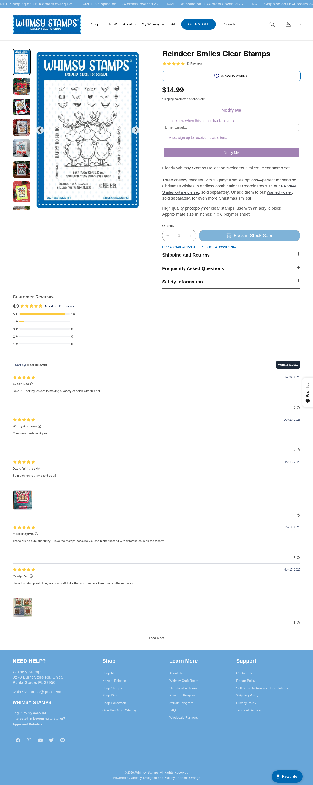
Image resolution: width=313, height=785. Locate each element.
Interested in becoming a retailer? (39, 718)
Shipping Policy (247, 695)
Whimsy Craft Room (183, 680)
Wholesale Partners (183, 717)
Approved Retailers (28, 724)
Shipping (168, 99)
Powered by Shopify (127, 778)
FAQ (172, 710)
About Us (176, 673)
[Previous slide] (40, 130)
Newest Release (114, 680)
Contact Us (244, 673)
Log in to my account (29, 713)
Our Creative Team (183, 688)
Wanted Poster (279, 192)
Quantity (168, 225)
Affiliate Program (181, 703)
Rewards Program (182, 695)
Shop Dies (109, 695)
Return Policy (245, 680)
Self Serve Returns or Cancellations (262, 688)
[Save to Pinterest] (136, 55)
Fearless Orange (188, 778)
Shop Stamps (112, 688)
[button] (97, 24)
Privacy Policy (246, 703)
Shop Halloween (114, 703)
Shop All (108, 673)
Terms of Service (248, 710)
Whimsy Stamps (147, 772)
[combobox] (249, 24)
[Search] (272, 24)
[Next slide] (135, 130)
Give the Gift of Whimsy (119, 710)
